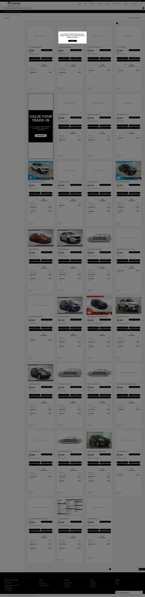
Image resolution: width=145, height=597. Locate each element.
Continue (72, 40)
